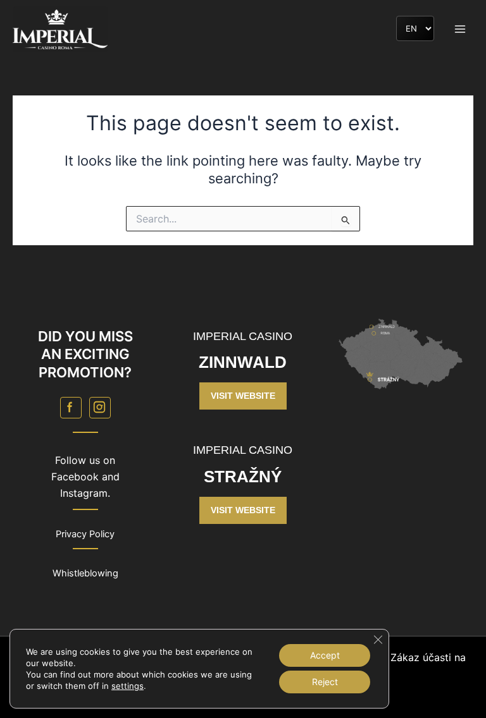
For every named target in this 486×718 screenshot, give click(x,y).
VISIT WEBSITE (243, 396)
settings (127, 686)
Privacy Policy (85, 534)
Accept (325, 655)
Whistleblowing (85, 573)
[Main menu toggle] (460, 29)
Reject (325, 681)
